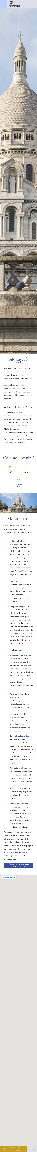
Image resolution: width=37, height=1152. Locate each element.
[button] (4, 4)
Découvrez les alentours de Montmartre (18, 865)
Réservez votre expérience (15, 1149)
